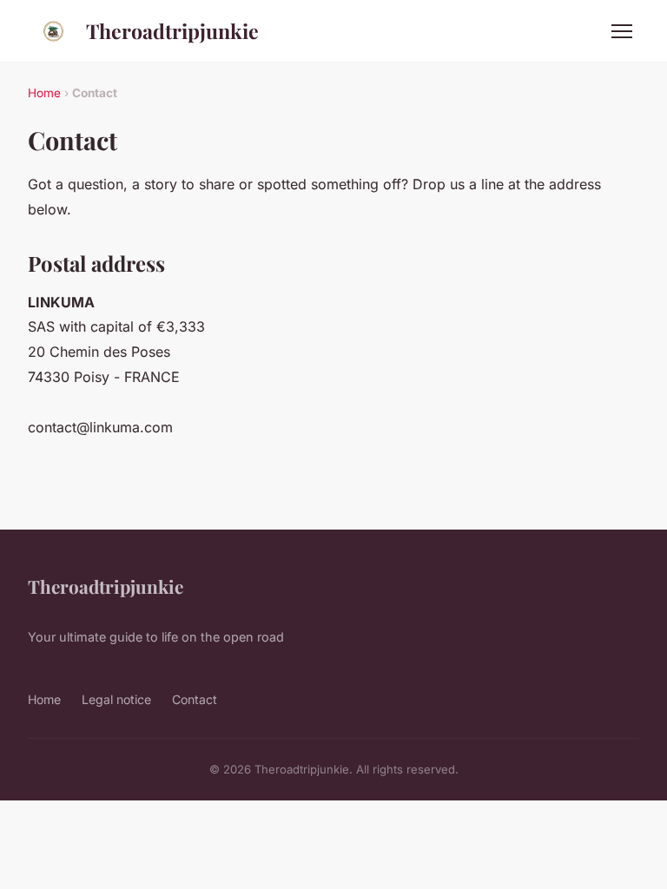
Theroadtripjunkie (172, 30)
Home (44, 93)
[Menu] (621, 31)
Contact (194, 699)
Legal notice (116, 699)
